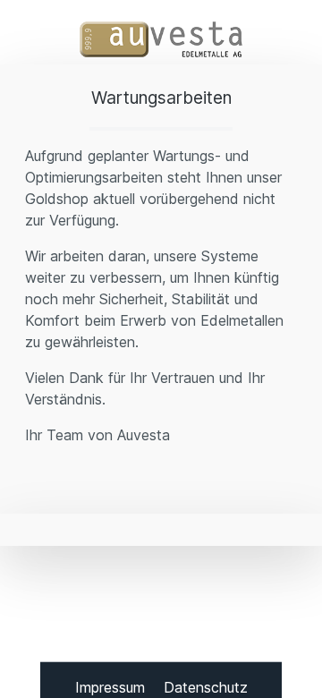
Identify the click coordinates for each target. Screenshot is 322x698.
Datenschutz (206, 687)
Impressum (112, 687)
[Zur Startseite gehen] (161, 39)
